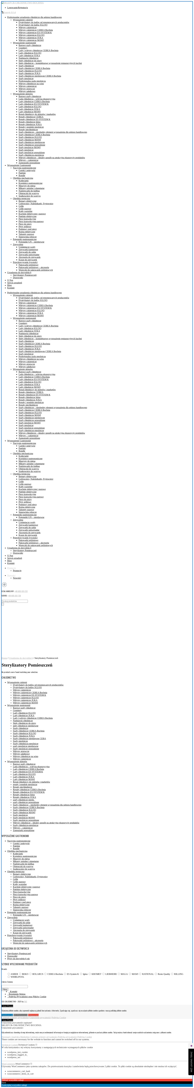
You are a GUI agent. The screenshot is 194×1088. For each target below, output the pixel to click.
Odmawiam (33, 1015)
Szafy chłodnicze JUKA (29, 73)
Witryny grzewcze (27, 88)
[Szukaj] (3, 604)
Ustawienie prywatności (40, 1017)
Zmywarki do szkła (27, 252)
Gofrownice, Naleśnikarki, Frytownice (36, 203)
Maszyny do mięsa (27, 186)
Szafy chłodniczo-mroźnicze (31, 155)
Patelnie (22, 173)
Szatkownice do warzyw (30, 196)
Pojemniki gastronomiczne (25, 239)
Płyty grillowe (25, 226)
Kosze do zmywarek (28, 260)
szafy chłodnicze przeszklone (26, 802)
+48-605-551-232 (21, 591)
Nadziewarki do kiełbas (29, 191)
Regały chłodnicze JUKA (30, 124)
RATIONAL (148, 974)
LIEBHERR (111, 974)
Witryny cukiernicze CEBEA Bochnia (36, 30)
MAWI (135, 974)
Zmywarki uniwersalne (29, 254)
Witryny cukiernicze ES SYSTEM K (35, 32)
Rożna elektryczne (27, 231)
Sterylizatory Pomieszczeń (24, 275)
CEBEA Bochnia (55, 974)
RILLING (178, 974)
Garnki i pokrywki (27, 170)
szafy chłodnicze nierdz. (24, 800)
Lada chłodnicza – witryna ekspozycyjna (37, 99)
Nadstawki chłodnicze (28, 58)
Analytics (15, 1037)
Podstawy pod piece (28, 229)
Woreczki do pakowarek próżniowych (36, 270)
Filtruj (5, 989)
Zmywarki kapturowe (28, 249)
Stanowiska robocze (28, 237)
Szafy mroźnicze (26, 78)
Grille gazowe (25, 208)
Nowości (11, 575)
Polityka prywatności (67, 1037)
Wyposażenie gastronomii (24, 43)
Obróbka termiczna (21, 198)
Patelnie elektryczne (27, 216)
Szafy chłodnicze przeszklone (32, 145)
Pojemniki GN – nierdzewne (31, 242)
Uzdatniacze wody (27, 247)
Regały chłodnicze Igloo (29, 122)
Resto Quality (164, 974)
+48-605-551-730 (14, 595)
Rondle (22, 175)
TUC (25, 1001)
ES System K (73, 974)
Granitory (23, 48)
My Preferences (20, 1015)
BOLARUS (37, 974)
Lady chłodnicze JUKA (29, 55)
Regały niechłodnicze (28, 129)
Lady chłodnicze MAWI (29, 111)
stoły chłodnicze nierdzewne (25, 726)
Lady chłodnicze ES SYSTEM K (34, 104)
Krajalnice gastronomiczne (30, 183)
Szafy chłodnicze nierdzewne (32, 142)
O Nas (10, 280)
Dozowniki (18, 277)
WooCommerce (9, 1064)
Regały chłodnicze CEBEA (31, 117)
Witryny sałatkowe (27, 91)
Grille (21, 206)
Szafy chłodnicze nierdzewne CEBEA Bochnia (40, 76)
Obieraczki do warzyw (29, 193)
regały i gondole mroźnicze (25, 784)
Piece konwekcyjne (27, 219)
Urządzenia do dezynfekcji (19, 272)
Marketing (25, 1037)
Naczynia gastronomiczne (24, 168)
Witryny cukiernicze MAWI (31, 40)
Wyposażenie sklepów (23, 94)
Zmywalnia (18, 244)
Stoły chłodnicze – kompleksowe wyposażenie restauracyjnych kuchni (50, 63)
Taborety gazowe (26, 234)
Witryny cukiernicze (28, 27)
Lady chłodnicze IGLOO (30, 53)
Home (4, 658)
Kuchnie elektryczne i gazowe (32, 214)
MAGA (124, 974)
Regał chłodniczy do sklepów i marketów (37, 114)
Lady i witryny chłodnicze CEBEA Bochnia (38, 50)
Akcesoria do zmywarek (29, 257)
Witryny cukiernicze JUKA (31, 37)
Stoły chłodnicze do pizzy (30, 60)
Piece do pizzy (25, 224)
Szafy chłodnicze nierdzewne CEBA (29, 738)
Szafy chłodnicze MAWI (30, 140)
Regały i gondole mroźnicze (31, 127)
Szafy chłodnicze (26, 66)
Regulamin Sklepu (17, 994)
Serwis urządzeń (14, 283)
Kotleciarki (24, 180)
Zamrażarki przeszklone (29, 163)
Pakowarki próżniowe (28, 265)
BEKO (25, 974)
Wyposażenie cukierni (23, 20)
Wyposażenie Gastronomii (19, 165)
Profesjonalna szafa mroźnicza (32, 81)
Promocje (11, 568)
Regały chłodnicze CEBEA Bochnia (29, 789)
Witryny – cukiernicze (28, 160)
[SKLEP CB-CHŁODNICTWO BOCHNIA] (23, 3)
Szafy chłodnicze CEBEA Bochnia (34, 68)
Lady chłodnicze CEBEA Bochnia (34, 101)
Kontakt (10, 288)
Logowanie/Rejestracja (17, 7)
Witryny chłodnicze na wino (31, 83)
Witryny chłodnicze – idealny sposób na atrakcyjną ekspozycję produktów (52, 157)
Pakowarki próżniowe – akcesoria (34, 267)
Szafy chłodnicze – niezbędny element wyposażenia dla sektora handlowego (53, 132)
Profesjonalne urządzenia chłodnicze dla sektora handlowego (34, 17)
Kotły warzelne (25, 211)
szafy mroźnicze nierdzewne (25, 746)
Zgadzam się (7, 1015)
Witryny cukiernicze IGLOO (31, 35)
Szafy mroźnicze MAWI (29, 147)
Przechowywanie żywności (25, 262)
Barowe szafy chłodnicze (30, 45)
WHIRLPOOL (17, 977)
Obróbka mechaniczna (23, 178)
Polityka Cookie (59, 1017)
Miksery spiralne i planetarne (31, 188)
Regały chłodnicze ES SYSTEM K (34, 119)
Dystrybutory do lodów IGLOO (33, 25)
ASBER (14, 974)
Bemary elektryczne (27, 201)
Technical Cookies (10, 1045)
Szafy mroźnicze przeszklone (32, 152)
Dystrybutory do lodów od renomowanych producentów (44, 22)
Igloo (85, 974)
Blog (9, 285)
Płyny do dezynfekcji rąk (18, 958)
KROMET (96, 974)
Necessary (6, 1037)
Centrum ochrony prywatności (15, 1017)
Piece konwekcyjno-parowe (31, 221)
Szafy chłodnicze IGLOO (30, 71)
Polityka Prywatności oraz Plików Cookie (27, 996)
